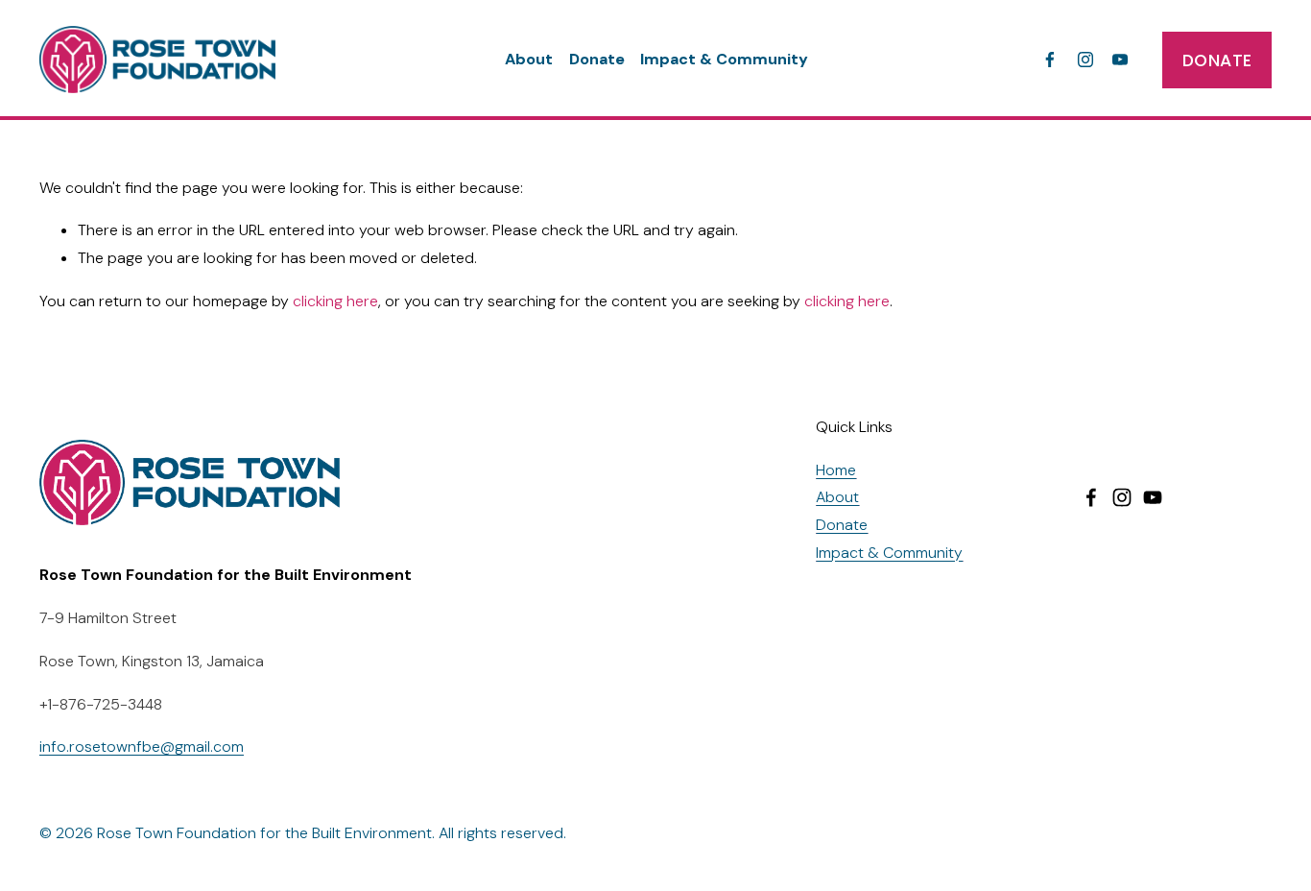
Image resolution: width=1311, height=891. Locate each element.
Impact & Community (724, 59)
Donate (597, 59)
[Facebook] (1050, 59)
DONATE (1216, 60)
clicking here (335, 301)
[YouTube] (1120, 59)
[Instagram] (1085, 59)
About (529, 59)
